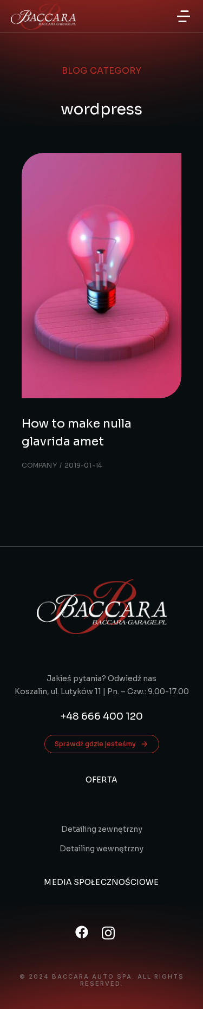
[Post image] (101, 276)
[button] (183, 16)
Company (39, 465)
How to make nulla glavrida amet (77, 432)
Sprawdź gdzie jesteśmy (95, 744)
